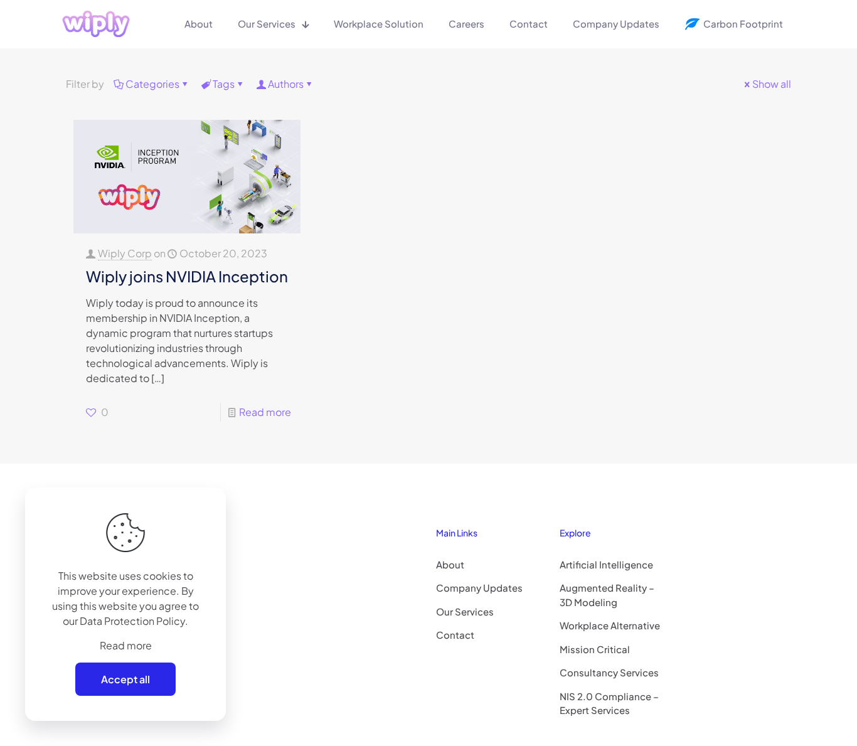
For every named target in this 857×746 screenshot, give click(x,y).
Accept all (125, 679)
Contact (455, 635)
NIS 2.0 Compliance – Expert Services (609, 703)
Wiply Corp (125, 253)
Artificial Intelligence (606, 564)
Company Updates (479, 588)
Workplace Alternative (610, 625)
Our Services (465, 611)
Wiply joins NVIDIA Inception (187, 276)
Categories (152, 83)
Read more (265, 411)
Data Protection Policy (132, 620)
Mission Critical (595, 649)
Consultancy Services (609, 672)
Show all (771, 83)
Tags (224, 83)
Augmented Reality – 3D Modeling (607, 595)
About (450, 564)
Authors (286, 83)
